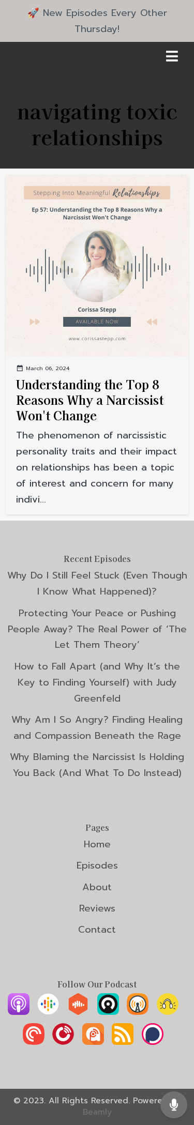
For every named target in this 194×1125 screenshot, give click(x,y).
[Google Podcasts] (48, 1012)
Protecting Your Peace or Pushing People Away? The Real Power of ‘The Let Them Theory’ (97, 629)
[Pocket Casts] (33, 1042)
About (97, 887)
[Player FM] (63, 1042)
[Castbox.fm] (78, 1012)
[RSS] (122, 1042)
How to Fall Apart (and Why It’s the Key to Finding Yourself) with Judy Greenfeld (97, 682)
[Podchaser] (152, 1042)
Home (97, 844)
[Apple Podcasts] (18, 1012)
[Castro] (108, 1012)
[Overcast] (137, 1012)
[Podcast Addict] (93, 1042)
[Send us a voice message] (174, 1105)
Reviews (97, 908)
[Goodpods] (167, 1012)
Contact (97, 929)
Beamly (97, 1112)
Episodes (97, 865)
